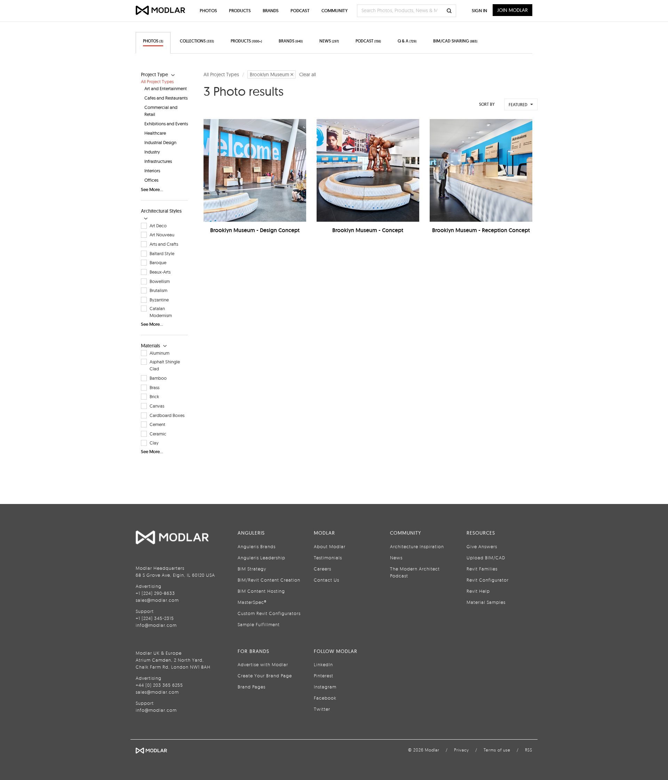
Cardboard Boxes (167, 415)
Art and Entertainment (165, 88)
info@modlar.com (156, 625)
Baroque (158, 262)
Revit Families (482, 569)
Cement (157, 424)
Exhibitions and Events (166, 123)
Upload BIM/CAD (486, 557)
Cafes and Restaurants (166, 98)
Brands (271, 11)
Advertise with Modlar (263, 664)
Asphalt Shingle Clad (165, 365)
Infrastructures (158, 161)
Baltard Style (162, 253)
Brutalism (158, 290)
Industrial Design (160, 142)
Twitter (322, 709)
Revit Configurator (488, 580)
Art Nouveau (162, 234)
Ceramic (158, 433)
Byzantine (159, 299)
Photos (208, 11)
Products (240, 11)
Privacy (461, 750)
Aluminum (159, 353)
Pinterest (323, 675)
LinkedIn (323, 664)
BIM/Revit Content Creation (269, 580)
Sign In (479, 11)
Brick (154, 396)
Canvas (157, 406)
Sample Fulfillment (259, 624)
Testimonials (328, 557)
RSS (528, 750)
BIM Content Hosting (261, 591)
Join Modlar (512, 10)
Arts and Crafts (164, 244)
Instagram (325, 687)
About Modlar (329, 546)
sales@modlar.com (157, 600)
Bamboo (158, 378)
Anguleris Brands (257, 546)
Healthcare (155, 133)
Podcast (300, 11)
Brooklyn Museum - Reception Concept (481, 230)
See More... (152, 189)
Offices (151, 180)
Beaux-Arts (160, 272)
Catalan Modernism (161, 312)
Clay (154, 443)
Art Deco (158, 225)
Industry (152, 152)
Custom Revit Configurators (269, 613)
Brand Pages (251, 687)
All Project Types (157, 81)
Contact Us (326, 580)
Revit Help (478, 591)
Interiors (152, 170)
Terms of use (497, 750)
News (396, 557)
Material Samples (486, 602)
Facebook (325, 698)
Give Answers (482, 546)
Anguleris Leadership (261, 557)
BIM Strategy (252, 569)
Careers (322, 569)
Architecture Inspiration (417, 546)
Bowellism (160, 281)
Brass (154, 387)
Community (334, 11)
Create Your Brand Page (265, 675)
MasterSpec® (252, 602)
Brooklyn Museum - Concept (367, 230)
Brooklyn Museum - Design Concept (255, 230)
